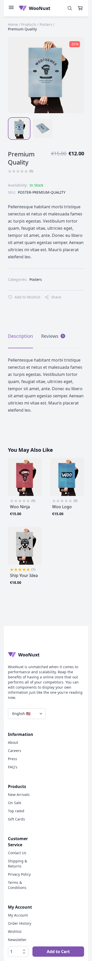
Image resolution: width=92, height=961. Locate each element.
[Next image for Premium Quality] (74, 75)
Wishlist (14, 931)
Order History (19, 923)
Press (12, 758)
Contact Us (17, 852)
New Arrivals (19, 794)
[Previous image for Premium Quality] (17, 75)
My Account (18, 915)
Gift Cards (16, 819)
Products (28, 24)
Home (13, 24)
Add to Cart (58, 951)
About (13, 742)
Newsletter (17, 939)
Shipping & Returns (17, 864)
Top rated (16, 810)
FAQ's (12, 767)
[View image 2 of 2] (26, 493)
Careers (14, 750)
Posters (46, 24)
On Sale (14, 802)
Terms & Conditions (17, 885)
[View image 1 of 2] (24, 493)
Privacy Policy (19, 874)
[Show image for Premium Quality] (19, 128)
